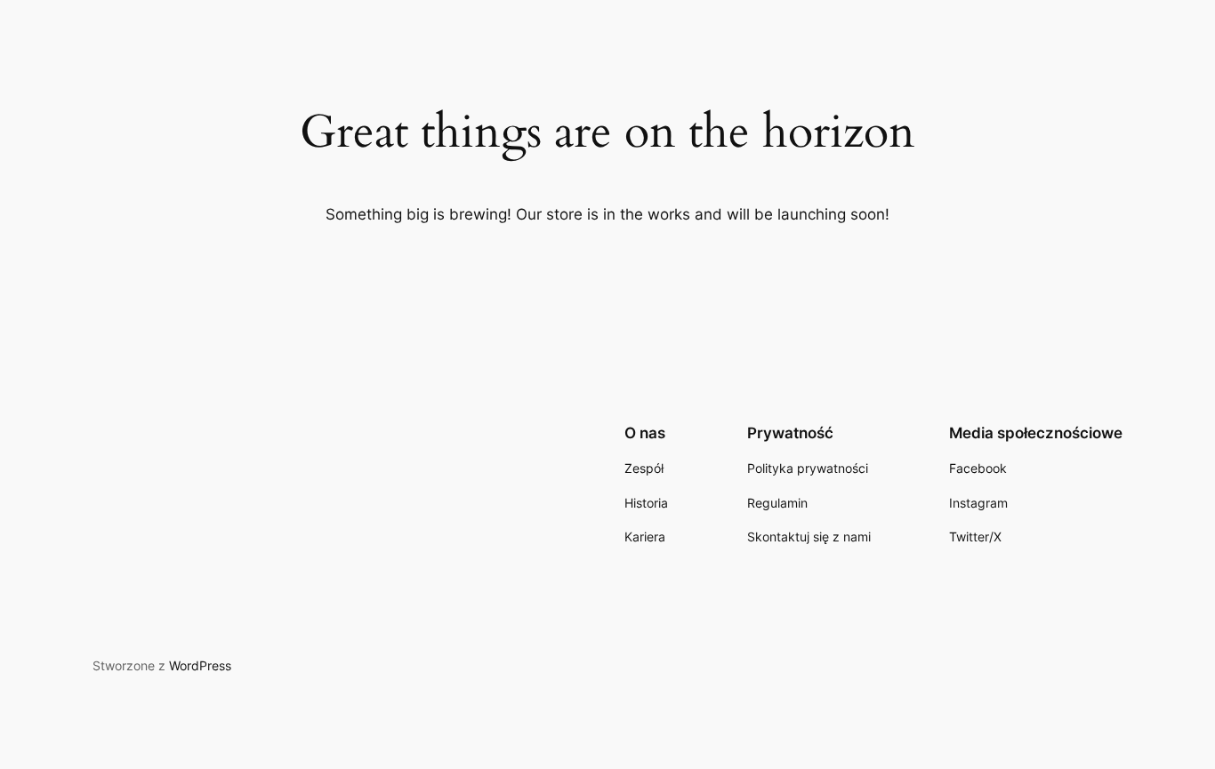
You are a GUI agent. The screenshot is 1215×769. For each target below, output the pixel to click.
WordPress (200, 665)
